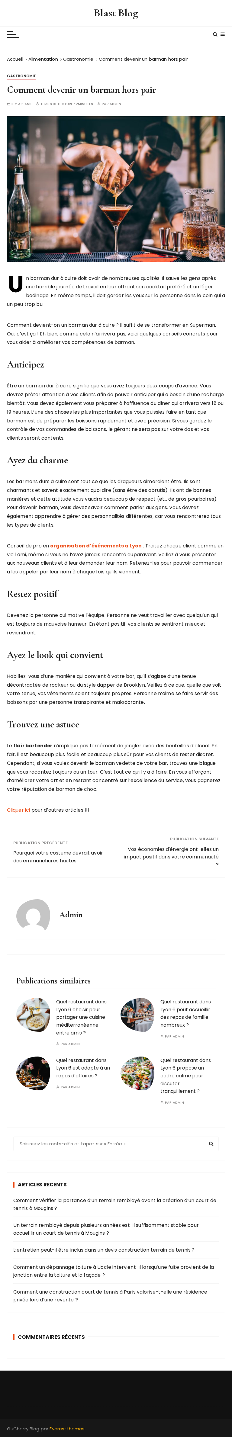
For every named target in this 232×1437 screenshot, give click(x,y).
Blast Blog (116, 12)
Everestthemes (67, 1429)
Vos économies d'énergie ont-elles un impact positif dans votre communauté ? (171, 857)
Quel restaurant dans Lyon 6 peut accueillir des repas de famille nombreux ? (185, 1013)
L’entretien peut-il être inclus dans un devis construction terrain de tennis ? (104, 1249)
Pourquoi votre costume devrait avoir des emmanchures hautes (58, 856)
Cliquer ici (19, 810)
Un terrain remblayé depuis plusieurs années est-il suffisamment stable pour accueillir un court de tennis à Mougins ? (106, 1229)
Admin (115, 104)
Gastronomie (21, 76)
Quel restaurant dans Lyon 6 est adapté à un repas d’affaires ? (83, 1068)
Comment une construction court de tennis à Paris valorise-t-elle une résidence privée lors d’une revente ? (110, 1295)
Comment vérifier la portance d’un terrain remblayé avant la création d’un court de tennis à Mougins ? (114, 1204)
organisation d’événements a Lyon (96, 545)
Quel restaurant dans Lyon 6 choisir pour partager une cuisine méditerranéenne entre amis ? (81, 1017)
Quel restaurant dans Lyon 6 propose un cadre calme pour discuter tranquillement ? (185, 1076)
